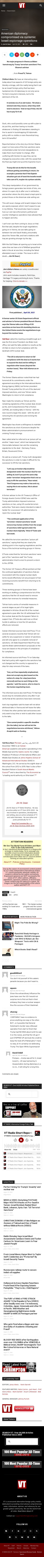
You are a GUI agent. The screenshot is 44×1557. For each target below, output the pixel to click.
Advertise (26, 1548)
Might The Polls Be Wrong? (26, 923)
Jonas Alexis (14, 1384)
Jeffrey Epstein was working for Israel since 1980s (11, 906)
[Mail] (18, 1531)
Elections (5, 929)
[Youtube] (34, 1537)
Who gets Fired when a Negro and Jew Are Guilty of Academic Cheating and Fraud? (21, 1326)
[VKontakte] (22, 1537)
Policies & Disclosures (22, 862)
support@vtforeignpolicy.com (26, 1516)
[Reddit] (24, 1531)
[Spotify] (10, 1537)
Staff (13, 1546)
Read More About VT (25, 1511)
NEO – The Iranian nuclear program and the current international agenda (32, 906)
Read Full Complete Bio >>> (22, 823)
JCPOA (16, 895)
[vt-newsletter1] (19, 1412)
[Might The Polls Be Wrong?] (8, 926)
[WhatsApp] (22, 54)
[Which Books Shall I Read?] (8, 952)
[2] (35, 775)
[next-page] (7, 960)
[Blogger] (6, 1531)
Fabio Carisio (23, 1389)
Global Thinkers (9, 1419)
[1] (9, 772)
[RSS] (36, 1531)
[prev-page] (3, 960)
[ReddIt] (32, 54)
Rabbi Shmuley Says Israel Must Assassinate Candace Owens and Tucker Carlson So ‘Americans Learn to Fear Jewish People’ (22, 1240)
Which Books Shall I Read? (26, 949)
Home (3, 11)
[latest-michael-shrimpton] (19, 1371)
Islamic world (23, 752)
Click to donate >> (20, 281)
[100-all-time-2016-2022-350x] (22, 1467)
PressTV (13, 892)
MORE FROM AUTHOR (28, 917)
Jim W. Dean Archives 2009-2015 (22, 826)
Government (11, 11)
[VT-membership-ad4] (22, 1117)
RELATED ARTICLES (11, 917)
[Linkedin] (27, 54)
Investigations (7, 939)
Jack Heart (33, 1389)
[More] (37, 54)
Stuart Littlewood (30, 1392)
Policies (19, 1546)
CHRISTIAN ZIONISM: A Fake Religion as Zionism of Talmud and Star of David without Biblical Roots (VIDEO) (22, 1223)
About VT (7, 862)
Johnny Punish (23, 1399)
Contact (33, 1548)
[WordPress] (28, 1537)
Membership (34, 1546)
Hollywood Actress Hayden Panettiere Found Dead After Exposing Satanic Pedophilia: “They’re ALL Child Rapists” (21, 1285)
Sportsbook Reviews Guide (28, 1552)
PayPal (8, 272)
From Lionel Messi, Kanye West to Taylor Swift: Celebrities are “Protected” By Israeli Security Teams (22, 1256)
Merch (19, 1548)
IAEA (10, 895)
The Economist (32, 772)
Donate (26, 1546)
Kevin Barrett (25, 1384)
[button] (3, 5)
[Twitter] (11, 54)
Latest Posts (8, 1182)
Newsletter (11, 1548)
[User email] (22, 832)
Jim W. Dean (7, 44)
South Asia (21, 769)
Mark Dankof (17, 1392)
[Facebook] (12, 1531)
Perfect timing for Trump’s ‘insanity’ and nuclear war (22, 1188)
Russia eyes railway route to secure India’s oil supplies (20, 1271)
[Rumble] (30, 1531)
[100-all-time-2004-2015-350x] (22, 1456)
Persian (18, 743)
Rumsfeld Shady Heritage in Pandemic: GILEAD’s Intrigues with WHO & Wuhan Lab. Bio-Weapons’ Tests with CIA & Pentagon (27, 938)
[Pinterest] (17, 54)
